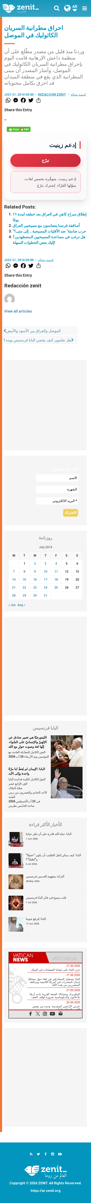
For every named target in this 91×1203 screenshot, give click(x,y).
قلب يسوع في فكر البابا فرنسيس (46, 897)
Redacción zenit (52, 94)
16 (35, 579)
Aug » (21, 605)
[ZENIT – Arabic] (25, 8)
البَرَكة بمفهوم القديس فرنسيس (45, 876)
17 (45, 579)
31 (45, 595)
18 (56, 579)
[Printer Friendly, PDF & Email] (18, 129)
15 (24, 579)
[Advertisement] (45, 405)
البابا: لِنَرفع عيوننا (36, 918)
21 (13, 587)
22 (24, 587)
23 (35, 587)
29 (24, 595)
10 (45, 571)
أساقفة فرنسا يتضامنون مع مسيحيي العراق (46, 225)
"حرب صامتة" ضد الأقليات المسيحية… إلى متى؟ (49, 231)
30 (35, 595)
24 (45, 587)
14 (13, 579)
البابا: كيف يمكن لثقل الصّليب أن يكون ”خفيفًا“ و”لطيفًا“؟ (53, 857)
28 (13, 595)
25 (56, 587)
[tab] (27, 957)
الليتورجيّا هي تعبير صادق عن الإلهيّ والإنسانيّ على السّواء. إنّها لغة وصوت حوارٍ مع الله (27, 742)
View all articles (18, 311)
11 (56, 571)
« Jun (12, 605)
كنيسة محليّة (78, 94)
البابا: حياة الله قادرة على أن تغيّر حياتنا (49, 834)
